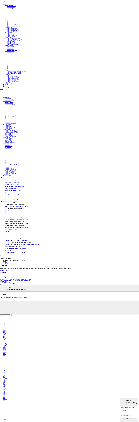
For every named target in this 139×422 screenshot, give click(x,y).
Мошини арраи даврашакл (12, 35)
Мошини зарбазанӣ (10, 46)
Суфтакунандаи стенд (11, 42)
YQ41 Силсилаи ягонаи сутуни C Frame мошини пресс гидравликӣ (21, 236)
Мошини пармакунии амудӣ (12, 28)
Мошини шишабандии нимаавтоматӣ (14, 73)
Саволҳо (4, 86)
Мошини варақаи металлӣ (9, 51)
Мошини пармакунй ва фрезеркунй (13, 26)
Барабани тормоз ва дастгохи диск (13, 64)
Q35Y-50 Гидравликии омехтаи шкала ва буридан (17, 206)
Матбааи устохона (10, 47)
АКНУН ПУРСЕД (3, 270)
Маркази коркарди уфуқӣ (11, 8)
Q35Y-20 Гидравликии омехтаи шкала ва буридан (17, 223)
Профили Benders (8, 147)
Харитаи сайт (23, 279)
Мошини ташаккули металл (10, 57)
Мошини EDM (9, 75)
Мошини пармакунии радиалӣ (12, 29)
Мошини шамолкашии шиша (10, 69)
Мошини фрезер (8, 19)
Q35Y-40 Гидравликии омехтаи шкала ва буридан (17, 210)
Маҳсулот (4, 4)
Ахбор (4, 85)
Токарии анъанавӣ (10, 14)
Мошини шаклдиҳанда (11, 58)
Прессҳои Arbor (10, 48)
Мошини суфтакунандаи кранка (13, 44)
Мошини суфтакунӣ (8, 37)
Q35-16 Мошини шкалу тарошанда (13, 231)
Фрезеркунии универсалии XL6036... (13, 190)
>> (5, 254)
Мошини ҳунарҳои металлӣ (10, 149)
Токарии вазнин (10, 16)
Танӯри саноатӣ (8, 82)
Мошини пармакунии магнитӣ (12, 31)
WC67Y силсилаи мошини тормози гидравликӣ (16, 248)
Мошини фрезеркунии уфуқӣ (12, 23)
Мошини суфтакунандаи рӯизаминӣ (13, 38)
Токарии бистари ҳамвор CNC (10, 105)
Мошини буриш (8, 74)
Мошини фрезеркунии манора (12, 20)
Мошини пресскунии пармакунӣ (13, 30)
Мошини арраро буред (11, 36)
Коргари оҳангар (10, 62)
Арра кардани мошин (9, 32)
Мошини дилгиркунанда (11, 65)
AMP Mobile (28, 279)
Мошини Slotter (10, 59)
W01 (10, 280)
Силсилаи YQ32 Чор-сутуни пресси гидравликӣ (16, 240)
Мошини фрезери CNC (9, 5)
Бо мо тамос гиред (6, 87)
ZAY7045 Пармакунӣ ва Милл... (12, 182)
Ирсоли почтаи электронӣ (5, 282)
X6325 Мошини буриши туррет (12, 199)
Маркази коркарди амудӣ (11, 7)
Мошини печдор (10, 53)
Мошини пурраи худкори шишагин (13, 70)
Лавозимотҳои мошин (9, 83)
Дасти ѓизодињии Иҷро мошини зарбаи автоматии (16, 71)
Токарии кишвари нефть (11, 17)
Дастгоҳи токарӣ (10, 15)
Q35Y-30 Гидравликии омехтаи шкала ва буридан (17, 214)
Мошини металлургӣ (9, 45)
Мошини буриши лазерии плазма (13, 79)
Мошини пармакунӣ (8, 27)
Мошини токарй (8, 13)
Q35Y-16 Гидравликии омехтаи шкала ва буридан (17, 227)
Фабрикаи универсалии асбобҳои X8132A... (15, 186)
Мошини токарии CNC (9, 9)
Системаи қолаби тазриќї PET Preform (14, 72)
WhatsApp (13, 283)
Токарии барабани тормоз (18, 280)
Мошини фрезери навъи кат (12, 25)
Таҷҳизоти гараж (8, 63)
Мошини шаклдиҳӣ (8, 148)
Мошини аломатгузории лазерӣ (13, 81)
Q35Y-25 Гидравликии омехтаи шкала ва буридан (17, 219)
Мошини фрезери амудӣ (11, 22)
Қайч (1, 280)
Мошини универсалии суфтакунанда (14, 40)
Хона (4, 3)
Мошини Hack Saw (10, 34)
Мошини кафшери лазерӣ (11, 80)
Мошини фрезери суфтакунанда (13, 66)
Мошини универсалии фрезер (12, 21)
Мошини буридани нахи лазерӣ (13, 77)
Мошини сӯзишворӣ (11, 67)
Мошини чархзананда (11, 61)
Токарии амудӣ (10, 18)
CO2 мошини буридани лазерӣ (12, 78)
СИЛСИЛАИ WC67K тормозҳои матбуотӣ (15, 252)
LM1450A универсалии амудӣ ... (12, 194)
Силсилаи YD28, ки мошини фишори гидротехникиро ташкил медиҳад (22, 244)
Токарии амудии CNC (11, 12)
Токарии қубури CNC (9, 102)
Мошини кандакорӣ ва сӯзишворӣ (13, 68)
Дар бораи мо (5, 84)
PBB (12, 280)
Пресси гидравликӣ (10, 49)
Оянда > (3, 254)
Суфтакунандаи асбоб (11, 41)
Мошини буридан (10, 52)
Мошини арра (9, 33)
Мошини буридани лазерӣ (12, 76)
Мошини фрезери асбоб (11, 24)
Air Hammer (9, 60)
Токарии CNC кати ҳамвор (10, 104)
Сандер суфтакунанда (11, 43)
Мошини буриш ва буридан (12, 50)
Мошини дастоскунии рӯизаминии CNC (14, 39)
